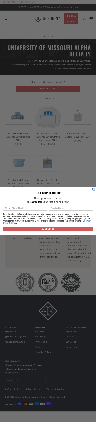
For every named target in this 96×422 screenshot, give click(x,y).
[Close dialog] (93, 189)
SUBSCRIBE (48, 229)
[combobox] (7, 208)
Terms (13, 223)
